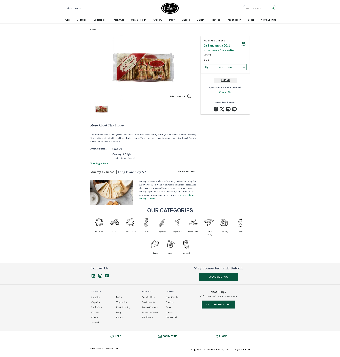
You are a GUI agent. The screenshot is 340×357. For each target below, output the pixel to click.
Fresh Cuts (118, 19)
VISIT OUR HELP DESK (218, 304)
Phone (223, 336)
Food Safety (147, 317)
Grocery (157, 19)
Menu (226, 80)
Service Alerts (148, 302)
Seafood (215, 19)
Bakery (200, 19)
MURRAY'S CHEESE (214, 40)
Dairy (172, 19)
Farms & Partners (150, 307)
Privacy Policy (96, 348)
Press (168, 307)
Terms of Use (112, 348)
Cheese (186, 19)
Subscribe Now (218, 276)
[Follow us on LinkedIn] (93, 277)
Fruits (67, 19)
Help (118, 336)
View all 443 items (186, 171)
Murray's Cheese (102, 172)
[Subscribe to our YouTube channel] (107, 277)
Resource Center (150, 312)
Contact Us (225, 92)
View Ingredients (99, 163)
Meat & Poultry (138, 19)
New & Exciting (268, 19)
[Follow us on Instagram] (100, 277)
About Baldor (172, 297)
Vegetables (100, 19)
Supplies (95, 297)
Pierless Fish (171, 317)
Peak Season (234, 19)
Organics (81, 19)
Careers (169, 312)
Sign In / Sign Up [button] (74, 8)
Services (170, 302)
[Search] (273, 8)
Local (251, 19)
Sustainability (148, 297)
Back (94, 29)
